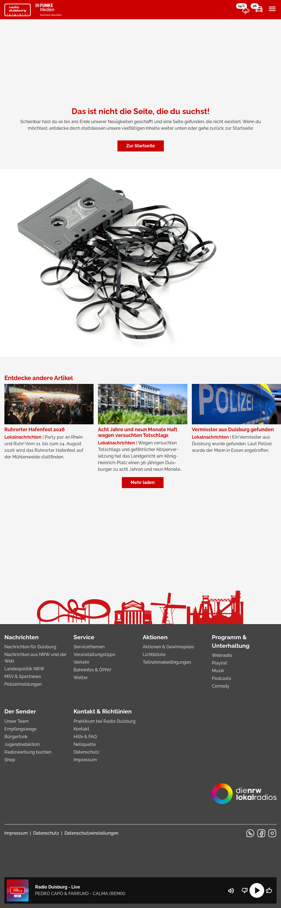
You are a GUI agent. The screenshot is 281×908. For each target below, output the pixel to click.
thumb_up (269, 890)
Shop (9, 759)
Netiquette (85, 744)
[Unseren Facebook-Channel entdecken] (261, 833)
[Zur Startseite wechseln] (17, 10)
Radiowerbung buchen (27, 752)
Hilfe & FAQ (85, 736)
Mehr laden (143, 482)
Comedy (220, 686)
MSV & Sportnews (22, 676)
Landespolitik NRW (24, 668)
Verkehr (81, 662)
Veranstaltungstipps (94, 654)
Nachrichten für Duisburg (30, 646)
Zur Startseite (140, 145)
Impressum (85, 759)
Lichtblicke (154, 654)
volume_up (231, 891)
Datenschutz (86, 752)
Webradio (222, 655)
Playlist (219, 663)
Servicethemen (89, 646)
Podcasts (221, 678)
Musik (218, 670)
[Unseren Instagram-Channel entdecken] (272, 833)
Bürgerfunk (16, 736)
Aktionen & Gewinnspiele (168, 646)
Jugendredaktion (22, 744)
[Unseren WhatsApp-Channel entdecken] (250, 833)
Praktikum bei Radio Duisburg (105, 721)
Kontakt (81, 729)
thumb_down (244, 890)
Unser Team (16, 721)
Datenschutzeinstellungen (91, 833)
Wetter (81, 677)
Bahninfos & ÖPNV (92, 669)
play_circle (257, 890)
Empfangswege (20, 729)
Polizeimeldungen (23, 684)
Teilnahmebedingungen (167, 662)
